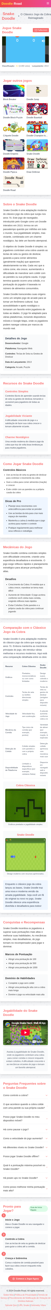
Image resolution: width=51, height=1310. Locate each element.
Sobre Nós (8, 1295)
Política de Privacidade (25, 1295)
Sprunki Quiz (11, 1305)
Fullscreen (42, 30)
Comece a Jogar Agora (27, 1279)
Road (12, 3)
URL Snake (24, 1305)
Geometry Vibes (38, 1305)
